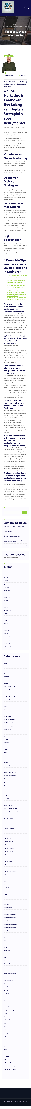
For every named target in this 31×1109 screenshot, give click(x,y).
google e (6, 769)
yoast (5, 1059)
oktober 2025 (7, 604)
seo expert (6, 993)
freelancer (6, 749)
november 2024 (7, 640)
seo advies (6, 987)
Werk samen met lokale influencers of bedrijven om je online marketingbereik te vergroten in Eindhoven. (16, 294)
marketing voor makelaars (10, 871)
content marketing (8, 693)
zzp (4, 1073)
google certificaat (8, 766)
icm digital (6, 795)
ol (4, 898)
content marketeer (8, 690)
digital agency (7, 713)
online (5, 901)
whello (5, 1050)
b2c (4, 673)
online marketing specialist (10, 927)
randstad (6, 954)
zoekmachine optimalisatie (10, 1069)
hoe (4, 785)
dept (5, 710)
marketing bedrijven (8, 842)
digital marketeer (8, 716)
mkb (5, 878)
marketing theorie (8, 868)
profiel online (7, 951)
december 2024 (7, 637)
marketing (6, 835)
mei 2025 (6, 620)
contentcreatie (7, 700)
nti (4, 891)
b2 (4, 667)
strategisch (6, 1007)
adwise (5, 663)
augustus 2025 (7, 610)
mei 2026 (6, 581)
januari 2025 (6, 633)
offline (5, 894)
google (5, 756)
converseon (6, 703)
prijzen (5, 944)
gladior (5, 752)
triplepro (6, 1030)
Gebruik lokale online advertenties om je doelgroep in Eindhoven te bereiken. (16, 286)
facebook (6, 739)
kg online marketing (8, 818)
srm (4, 1003)
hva (4, 792)
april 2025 (6, 624)
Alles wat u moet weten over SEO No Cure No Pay (15, 545)
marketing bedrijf (8, 838)
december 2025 (7, 597)
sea (4, 970)
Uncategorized (9, 56)
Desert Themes (16, 1103)
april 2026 (6, 584)
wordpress (6, 1056)
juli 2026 (6, 574)
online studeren (7, 934)
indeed (5, 802)
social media (6, 1000)
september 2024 (7, 647)
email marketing (7, 729)
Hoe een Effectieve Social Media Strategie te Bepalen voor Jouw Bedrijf (14, 541)
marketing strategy (8, 861)
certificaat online (8, 680)
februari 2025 (7, 630)
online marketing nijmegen (10, 921)
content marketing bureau (10, 696)
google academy (8, 759)
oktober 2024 (7, 643)
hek (4, 782)
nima (5, 881)
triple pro (6, 1026)
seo (4, 984)
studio (5, 1013)
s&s (4, 960)
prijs (5, 941)
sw (4, 1017)
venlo (5, 1040)
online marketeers (8, 908)
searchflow (6, 977)
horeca (5, 789)
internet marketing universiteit (11, 812)
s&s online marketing (9, 964)
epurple (5, 736)
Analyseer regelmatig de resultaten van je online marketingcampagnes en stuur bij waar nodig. (16, 299)
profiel (5, 947)
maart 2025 (6, 627)
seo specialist (7, 997)
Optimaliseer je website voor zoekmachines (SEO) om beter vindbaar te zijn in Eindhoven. (17, 282)
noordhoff (6, 888)
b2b (4, 670)
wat (5, 1046)
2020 (5, 660)
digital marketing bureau (9, 719)
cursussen (6, 706)
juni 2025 (6, 617)
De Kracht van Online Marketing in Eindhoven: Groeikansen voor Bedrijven (15, 27)
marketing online (8, 858)
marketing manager (8, 855)
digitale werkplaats (8, 726)
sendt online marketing (9, 980)
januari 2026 (6, 594)
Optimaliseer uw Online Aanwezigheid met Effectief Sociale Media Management (13, 536)
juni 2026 (6, 577)
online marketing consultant (10, 914)
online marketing (8, 911)
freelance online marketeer (10, 746)
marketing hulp (7, 845)
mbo (5, 875)
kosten (5, 822)
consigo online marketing (10, 686)
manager (6, 832)
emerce (5, 733)
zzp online (6, 1076)
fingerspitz (6, 743)
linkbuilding (6, 825)
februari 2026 (7, 591)
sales (5, 967)
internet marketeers (8, 805)
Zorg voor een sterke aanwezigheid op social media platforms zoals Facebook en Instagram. (17, 277)
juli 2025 (6, 614)
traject (5, 1023)
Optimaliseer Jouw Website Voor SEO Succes (14, 527)
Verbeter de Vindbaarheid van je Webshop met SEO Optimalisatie (15, 531)
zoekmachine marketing (9, 1066)
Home (14, 24)
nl (4, 885)
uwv (5, 1036)
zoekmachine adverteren (9, 1063)
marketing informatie (9, 851)
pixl (4, 937)
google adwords (7, 762)
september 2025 (7, 607)
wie (4, 1053)
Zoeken (5, 510)
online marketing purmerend (10, 924)
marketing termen (8, 865)
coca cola (6, 683)
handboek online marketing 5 (10, 776)
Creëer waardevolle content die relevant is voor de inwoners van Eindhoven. (16, 290)
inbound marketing (8, 799)
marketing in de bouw (9, 848)
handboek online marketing (10, 772)
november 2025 (7, 600)
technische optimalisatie (9, 1020)
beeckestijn (6, 677)
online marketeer (8, 904)
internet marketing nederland (10, 809)
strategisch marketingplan (10, 1010)
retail (5, 957)
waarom (6, 1043)
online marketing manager (10, 918)
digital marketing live (9, 723)
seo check (6, 990)
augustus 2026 (7, 571)
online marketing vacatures (10, 931)
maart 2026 (6, 587)
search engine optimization (10, 974)
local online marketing (9, 828)
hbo (5, 779)
